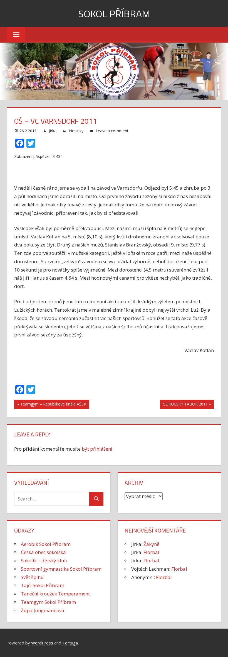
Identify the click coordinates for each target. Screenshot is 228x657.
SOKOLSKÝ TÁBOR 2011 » (187, 404)
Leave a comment (112, 130)
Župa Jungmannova (42, 610)
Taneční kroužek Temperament (55, 593)
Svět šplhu (32, 577)
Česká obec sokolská (43, 552)
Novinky (76, 130)
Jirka (52, 130)
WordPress (42, 643)
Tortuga (70, 643)
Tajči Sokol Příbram (42, 585)
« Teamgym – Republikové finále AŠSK (51, 404)
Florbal (151, 552)
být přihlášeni (97, 449)
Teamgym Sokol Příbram (48, 602)
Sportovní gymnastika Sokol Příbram (61, 569)
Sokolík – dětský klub (44, 560)
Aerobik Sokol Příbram (46, 544)
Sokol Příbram (114, 13)
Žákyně (151, 544)
